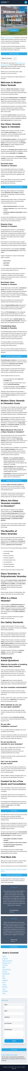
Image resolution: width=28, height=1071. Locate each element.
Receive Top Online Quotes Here (14, 480)
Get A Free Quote (14, 946)
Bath (3, 976)
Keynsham (5, 965)
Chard (3, 993)
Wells (3, 967)
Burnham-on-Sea (6, 963)
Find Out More (14, 810)
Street (3, 978)
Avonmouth (13, 869)
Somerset (4, 971)
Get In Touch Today (14, 53)
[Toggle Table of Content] (14, 59)
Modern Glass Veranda (7, 37)
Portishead (7, 869)
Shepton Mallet (6, 973)
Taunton (4, 984)
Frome (4, 982)
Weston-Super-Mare (22, 869)
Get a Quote (13, 30)
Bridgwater (5, 980)
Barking (3, 871)
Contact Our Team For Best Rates (14, 356)
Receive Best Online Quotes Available (14, 186)
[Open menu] (25, 2)
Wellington (5, 991)
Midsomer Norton (6, 969)
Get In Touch (14, 1049)
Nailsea (3, 869)
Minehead (4, 986)
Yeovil (3, 988)
